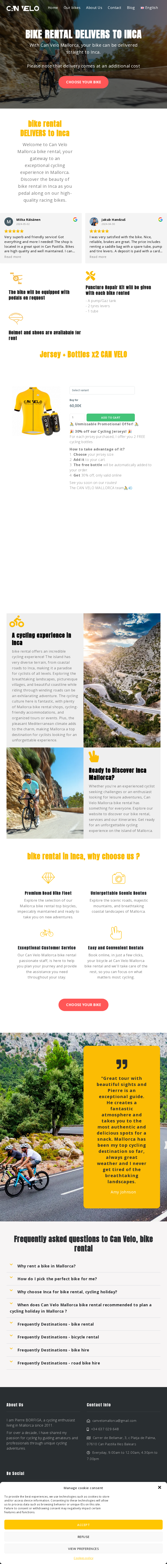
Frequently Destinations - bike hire (53, 1350)
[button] (160, 1487)
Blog (131, 7)
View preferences (83, 1548)
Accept (83, 1525)
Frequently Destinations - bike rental (55, 1324)
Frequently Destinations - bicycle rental (58, 1337)
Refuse (84, 1536)
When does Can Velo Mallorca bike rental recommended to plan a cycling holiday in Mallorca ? (81, 1308)
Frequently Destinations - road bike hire (58, 1363)
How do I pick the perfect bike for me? (57, 1278)
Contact (114, 7)
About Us (94, 7)
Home (53, 7)
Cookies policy (83, 1558)
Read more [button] (12, 257)
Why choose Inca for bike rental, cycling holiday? (67, 1291)
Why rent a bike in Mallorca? (46, 1266)
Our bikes (72, 7)
